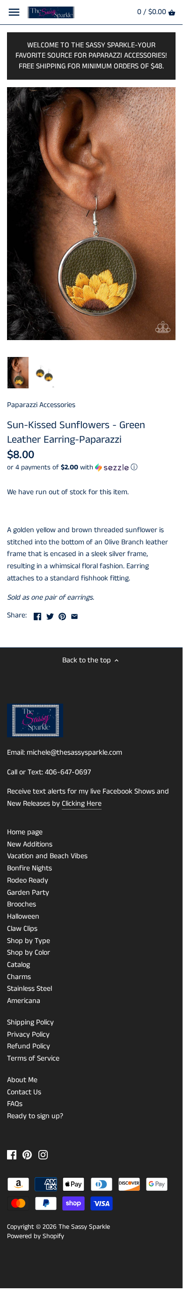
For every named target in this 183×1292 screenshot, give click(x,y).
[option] (18, 372)
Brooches (21, 904)
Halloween (23, 916)
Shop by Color (28, 952)
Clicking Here (82, 803)
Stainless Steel (29, 988)
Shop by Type (28, 941)
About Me (22, 1080)
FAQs (14, 1104)
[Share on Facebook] (37, 614)
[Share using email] (74, 614)
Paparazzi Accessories (41, 405)
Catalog (18, 964)
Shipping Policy (30, 1022)
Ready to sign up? (35, 1116)
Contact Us (24, 1092)
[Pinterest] (27, 1155)
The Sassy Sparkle (84, 1227)
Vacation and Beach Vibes (47, 856)
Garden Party (28, 892)
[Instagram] (43, 1155)
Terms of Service (33, 1058)
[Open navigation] (14, 12)
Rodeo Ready (27, 880)
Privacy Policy (28, 1034)
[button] (91, 467)
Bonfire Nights (29, 868)
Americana (23, 1000)
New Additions (29, 844)
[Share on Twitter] (50, 614)
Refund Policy (28, 1046)
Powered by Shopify (35, 1236)
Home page (25, 832)
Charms (19, 977)
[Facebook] (11, 1155)
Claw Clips (22, 928)
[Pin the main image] (62, 614)
